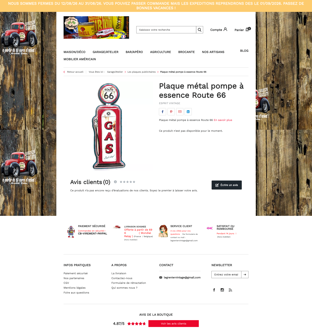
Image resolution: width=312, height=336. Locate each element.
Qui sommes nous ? (124, 287)
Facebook (162, 111)
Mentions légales (75, 287)
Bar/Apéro (134, 52)
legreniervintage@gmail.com (182, 277)
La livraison (118, 273)
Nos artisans (213, 52)
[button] (244, 274)
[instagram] (222, 290)
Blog (244, 51)
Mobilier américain (80, 59)
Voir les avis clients (173, 323)
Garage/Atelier (105, 52)
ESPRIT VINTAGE (169, 103)
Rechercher (199, 29)
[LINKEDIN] (188, 111)
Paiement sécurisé (76, 273)
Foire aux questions (76, 292)
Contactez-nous (121, 278)
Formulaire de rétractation (128, 282)
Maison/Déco (74, 52)
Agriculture (160, 52)
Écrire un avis (229, 185)
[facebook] (214, 290)
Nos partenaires (74, 278)
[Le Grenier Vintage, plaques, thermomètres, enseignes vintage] (96, 29)
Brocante (186, 52)
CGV (66, 282)
